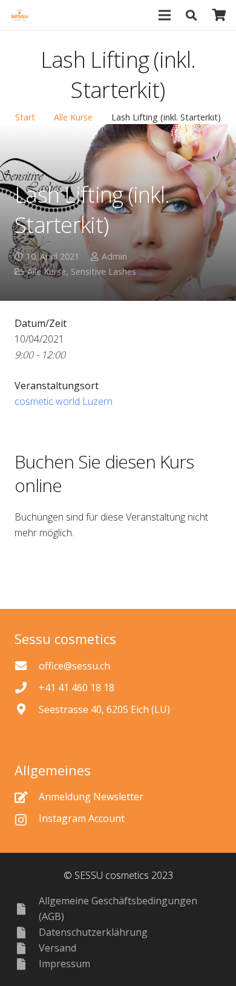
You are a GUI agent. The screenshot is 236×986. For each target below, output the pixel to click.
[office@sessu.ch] (27, 665)
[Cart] (219, 15)
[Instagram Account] (27, 818)
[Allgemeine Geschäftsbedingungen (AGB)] (27, 909)
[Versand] (27, 948)
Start (25, 117)
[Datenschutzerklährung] (27, 932)
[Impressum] (27, 964)
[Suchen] (192, 15)
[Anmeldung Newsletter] (27, 797)
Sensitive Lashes (103, 271)
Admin (114, 256)
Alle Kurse (73, 117)
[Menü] (165, 15)
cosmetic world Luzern (64, 401)
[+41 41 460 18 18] (27, 687)
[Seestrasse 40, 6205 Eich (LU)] (27, 709)
